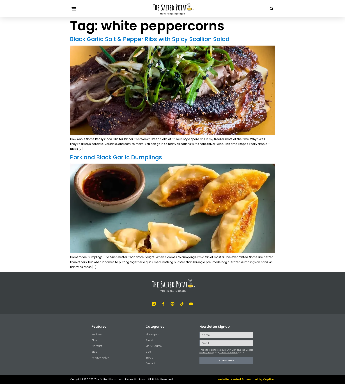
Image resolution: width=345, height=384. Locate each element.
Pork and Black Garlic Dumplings (116, 157)
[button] (74, 9)
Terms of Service (228, 352)
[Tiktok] (182, 304)
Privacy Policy (206, 352)
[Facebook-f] (163, 304)
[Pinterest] (172, 304)
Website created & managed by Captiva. (246, 379)
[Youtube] (191, 304)
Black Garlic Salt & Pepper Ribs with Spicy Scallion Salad (149, 39)
